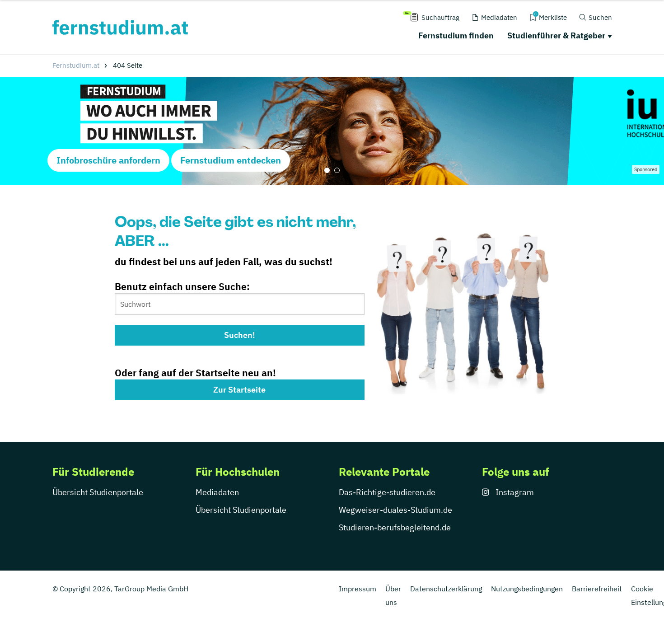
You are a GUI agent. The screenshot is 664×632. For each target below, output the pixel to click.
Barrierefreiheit (597, 588)
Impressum (357, 588)
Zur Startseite (239, 389)
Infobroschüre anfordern (108, 160)
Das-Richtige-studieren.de (387, 492)
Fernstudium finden (456, 35)
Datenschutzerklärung (446, 588)
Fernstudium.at (75, 65)
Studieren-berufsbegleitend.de (395, 527)
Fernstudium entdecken (230, 160)
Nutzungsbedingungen (527, 588)
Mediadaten (217, 492)
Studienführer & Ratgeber (556, 35)
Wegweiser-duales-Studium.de (395, 510)
